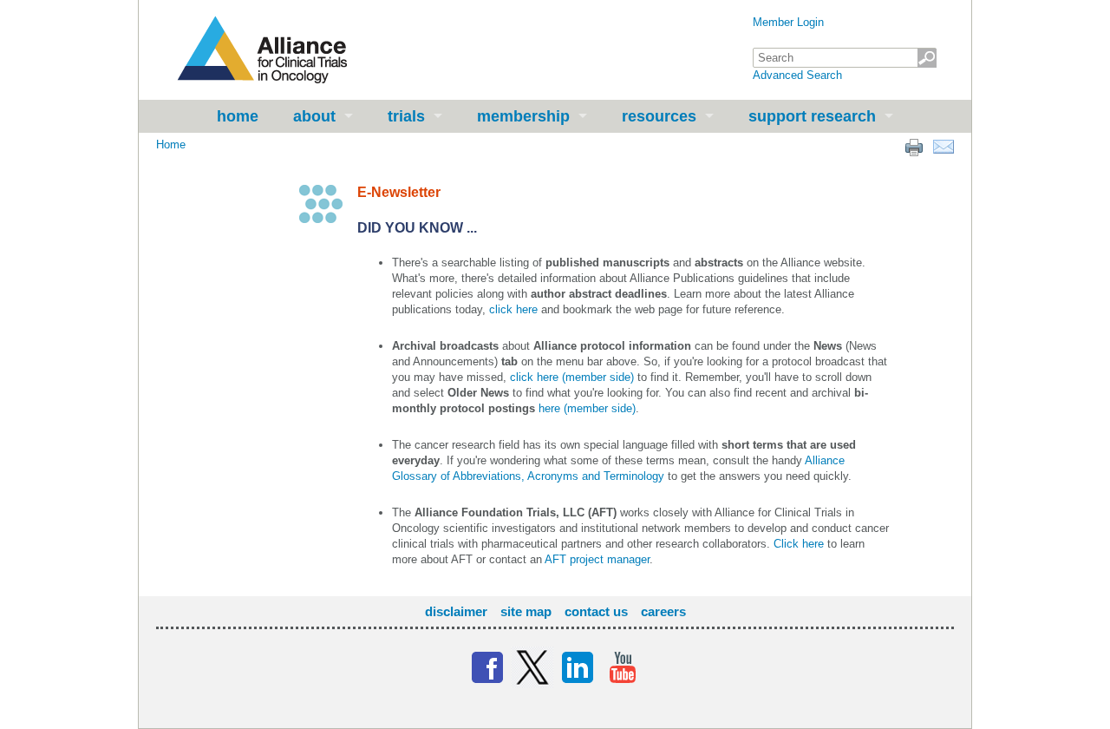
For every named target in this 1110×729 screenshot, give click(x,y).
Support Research (812, 116)
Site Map (526, 611)
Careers (663, 611)
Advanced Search (797, 75)
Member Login (788, 22)
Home (237, 116)
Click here (799, 543)
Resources (659, 116)
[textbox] (845, 58)
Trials (406, 116)
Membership (523, 116)
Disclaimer (456, 611)
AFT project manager (597, 559)
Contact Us (596, 611)
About (314, 116)
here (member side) (587, 408)
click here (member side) (572, 377)
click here (513, 309)
